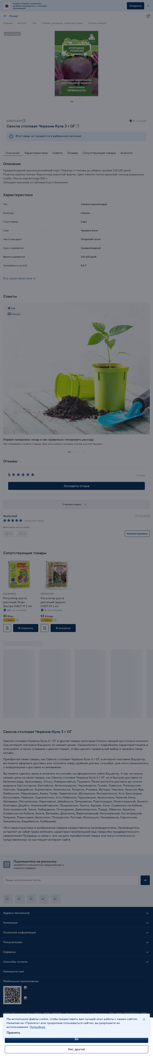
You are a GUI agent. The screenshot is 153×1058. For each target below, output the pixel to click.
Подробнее (37, 1027)
